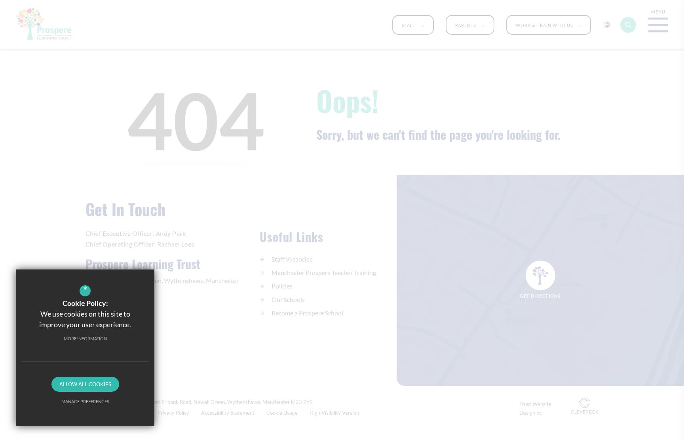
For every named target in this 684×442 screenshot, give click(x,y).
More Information (85, 338)
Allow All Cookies (85, 384)
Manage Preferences (85, 401)
